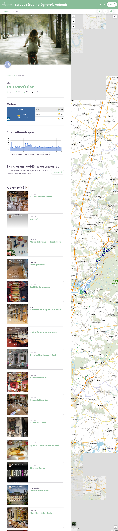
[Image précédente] (10, 201)
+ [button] (73, 16)
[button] (73, 21)
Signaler (57, 172)
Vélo (15, 75)
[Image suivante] (25, 201)
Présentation (6, 11)
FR (102, 4)
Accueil (10, 75)
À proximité (15, 11)
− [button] (73, 19)
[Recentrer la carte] (73, 26)
